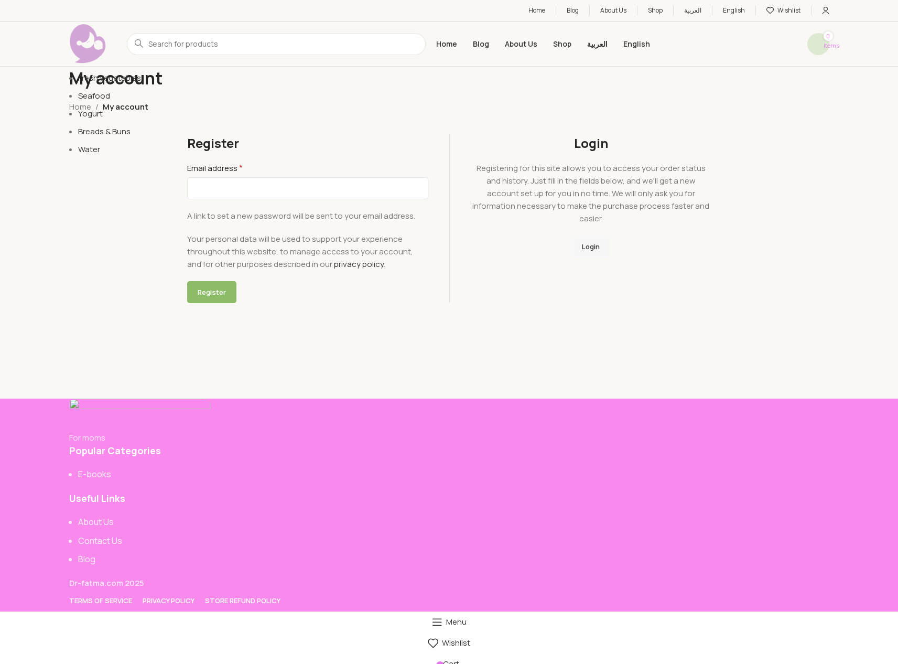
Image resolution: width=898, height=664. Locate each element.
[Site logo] (87, 43)
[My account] (826, 10)
